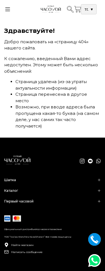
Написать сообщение (27, 252)
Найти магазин (22, 245)
